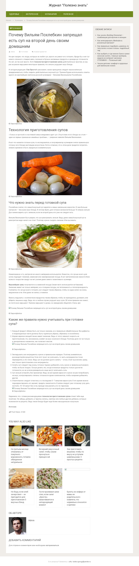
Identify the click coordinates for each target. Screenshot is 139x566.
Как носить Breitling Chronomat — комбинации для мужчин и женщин (111, 36)
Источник (12, 407)
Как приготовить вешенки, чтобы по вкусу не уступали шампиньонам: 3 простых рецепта (75, 454)
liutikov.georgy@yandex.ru (82, 562)
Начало (8, 20)
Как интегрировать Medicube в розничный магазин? (109, 42)
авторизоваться (52, 545)
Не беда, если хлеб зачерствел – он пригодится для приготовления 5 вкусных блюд (19, 497)
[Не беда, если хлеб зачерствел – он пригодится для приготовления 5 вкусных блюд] (21, 478)
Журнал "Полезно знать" (68, 5)
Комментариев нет (40, 52)
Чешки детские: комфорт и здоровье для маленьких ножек (112, 64)
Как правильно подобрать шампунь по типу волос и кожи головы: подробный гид (113, 48)
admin (13, 52)
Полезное (68, 14)
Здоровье (14, 14)
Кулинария (51, 14)
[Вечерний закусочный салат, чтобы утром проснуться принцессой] (49, 436)
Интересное (32, 14)
